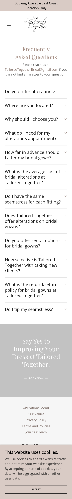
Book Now (36, 378)
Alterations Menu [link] (36, 408)
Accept (36, 489)
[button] (9, 24)
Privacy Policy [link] (36, 420)
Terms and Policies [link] (36, 426)
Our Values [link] (36, 414)
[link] (36, 24)
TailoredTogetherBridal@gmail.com (31, 69)
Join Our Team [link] (36, 432)
